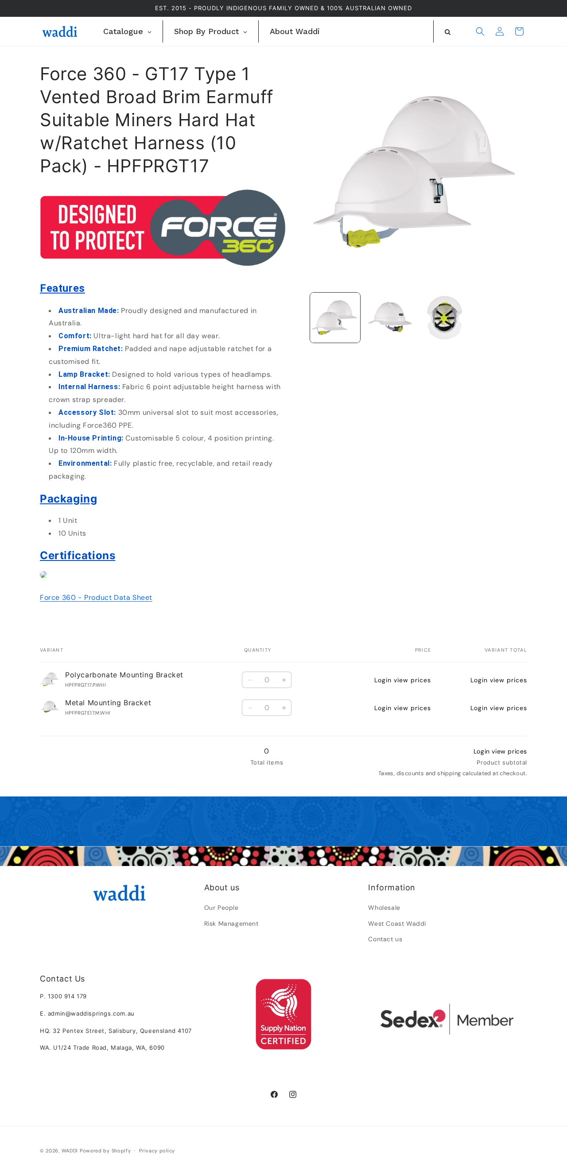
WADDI (70, 1151)
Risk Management (231, 924)
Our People (221, 908)
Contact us (385, 939)
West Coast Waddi (397, 924)
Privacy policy (157, 1150)
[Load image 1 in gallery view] (335, 318)
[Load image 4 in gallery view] (444, 318)
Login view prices (402, 680)
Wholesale (384, 908)
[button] (480, 31)
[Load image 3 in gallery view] (390, 318)
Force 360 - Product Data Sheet (96, 597)
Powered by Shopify (105, 1151)
